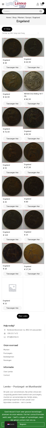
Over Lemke (8, 372)
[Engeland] (12, 48)
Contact (7, 375)
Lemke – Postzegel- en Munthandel (22, 386)
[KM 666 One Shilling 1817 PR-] (33, 81)
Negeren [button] (23, 424)
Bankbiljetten (9, 357)
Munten (6, 350)
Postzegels (8, 353)
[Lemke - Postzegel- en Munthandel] (16, 4)
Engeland (6, 60)
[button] (12, 67)
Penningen (7, 360)
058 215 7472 (12, 333)
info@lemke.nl (13, 337)
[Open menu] (3, 4)
